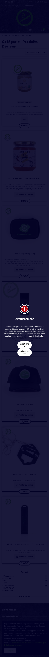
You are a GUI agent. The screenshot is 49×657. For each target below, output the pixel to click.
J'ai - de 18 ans (24, 352)
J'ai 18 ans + (24, 345)
